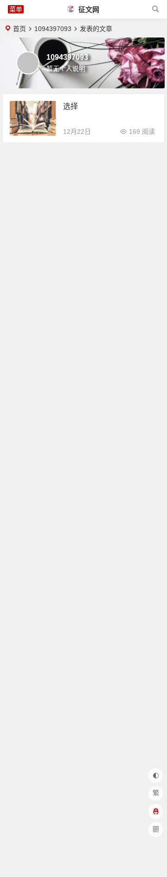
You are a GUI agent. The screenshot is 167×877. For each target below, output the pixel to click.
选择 (70, 106)
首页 (19, 28)
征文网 (88, 9)
